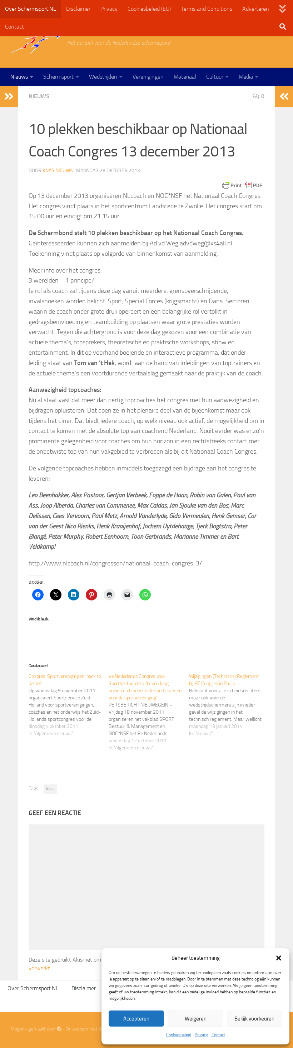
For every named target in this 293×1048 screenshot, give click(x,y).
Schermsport (58, 76)
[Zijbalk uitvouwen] (9, 96)
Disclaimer (78, 8)
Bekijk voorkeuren (254, 1018)
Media (246, 76)
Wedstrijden (103, 76)
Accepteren (136, 1018)
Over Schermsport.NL (30, 8)
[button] (278, 958)
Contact (218, 1034)
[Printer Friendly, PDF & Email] (242, 185)
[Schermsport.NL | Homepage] (35, 43)
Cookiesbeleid (178, 1034)
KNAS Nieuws (58, 171)
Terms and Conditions (206, 8)
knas (50, 788)
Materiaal (185, 76)
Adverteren (255, 8)
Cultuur (214, 76)
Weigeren (196, 1018)
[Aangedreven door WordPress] (59, 1029)
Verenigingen (148, 76)
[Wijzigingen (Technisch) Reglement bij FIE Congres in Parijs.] (229, 705)
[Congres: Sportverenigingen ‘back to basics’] (69, 705)
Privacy (201, 1034)
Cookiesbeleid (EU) (149, 8)
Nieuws (19, 76)
